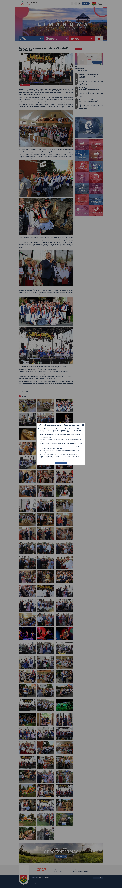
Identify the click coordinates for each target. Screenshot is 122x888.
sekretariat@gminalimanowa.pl (46, 437)
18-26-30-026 (64, 441)
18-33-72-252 (74, 436)
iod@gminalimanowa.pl (77, 441)
